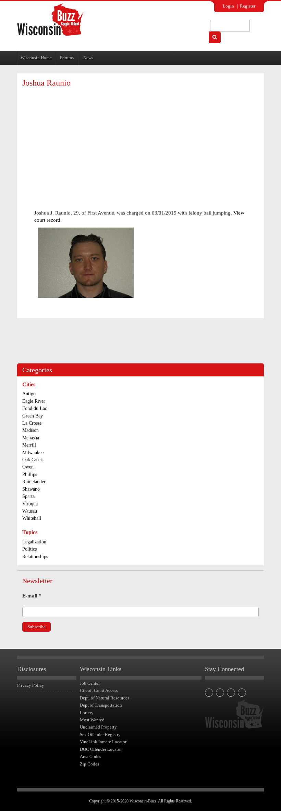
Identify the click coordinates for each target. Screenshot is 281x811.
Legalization (34, 541)
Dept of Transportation (101, 705)
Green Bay (32, 416)
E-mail (31, 595)
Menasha (30, 437)
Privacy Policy (30, 685)
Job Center (90, 683)
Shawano (31, 489)
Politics (29, 549)
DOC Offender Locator (101, 749)
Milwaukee (33, 452)
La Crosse (31, 423)
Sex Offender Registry (100, 734)
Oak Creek (32, 459)
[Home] (50, 19)
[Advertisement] (140, 142)
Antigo (29, 393)
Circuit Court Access (99, 690)
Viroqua (30, 503)
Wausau (29, 511)
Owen (28, 466)
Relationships (35, 556)
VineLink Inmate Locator (103, 741)
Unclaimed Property (98, 727)
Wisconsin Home (36, 57)
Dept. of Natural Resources (104, 697)
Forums (67, 57)
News (88, 57)
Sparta (28, 496)
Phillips (29, 474)
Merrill (29, 445)
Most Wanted (92, 719)
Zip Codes (89, 764)
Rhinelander (34, 481)
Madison (30, 430)
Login (228, 6)
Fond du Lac (34, 408)
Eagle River (33, 401)
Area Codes (90, 756)
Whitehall (31, 518)
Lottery (87, 712)
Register (247, 6)
